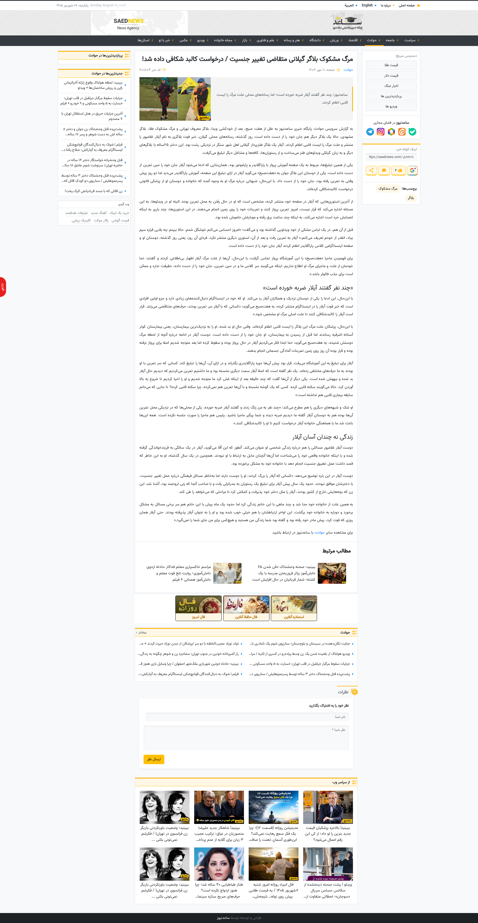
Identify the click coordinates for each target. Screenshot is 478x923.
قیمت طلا (391, 65)
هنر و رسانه (292, 40)
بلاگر (411, 198)
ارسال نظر (154, 759)
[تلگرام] (370, 132)
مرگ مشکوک (388, 189)
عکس (184, 40)
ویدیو (201, 40)
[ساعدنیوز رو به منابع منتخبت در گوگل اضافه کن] (412, 170)
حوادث (372, 40)
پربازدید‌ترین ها (391, 96)
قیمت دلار (391, 76)
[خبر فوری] (3, 287)
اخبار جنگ (391, 86)
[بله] (412, 132)
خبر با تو (165, 40)
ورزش (334, 40)
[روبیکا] (391, 132)
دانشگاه (315, 40)
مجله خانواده (223, 40)
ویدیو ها (391, 106)
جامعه (391, 40)
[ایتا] (402, 132)
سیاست (410, 40)
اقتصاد (353, 40)
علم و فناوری (266, 40)
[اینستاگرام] (381, 132)
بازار (245, 40)
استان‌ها (144, 40)
